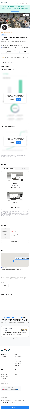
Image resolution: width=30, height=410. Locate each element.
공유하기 (5, 285)
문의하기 (16, 407)
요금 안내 (17, 365)
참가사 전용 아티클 (4, 374)
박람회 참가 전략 (4, 376)
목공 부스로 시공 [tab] (22, 168)
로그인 (18, 99)
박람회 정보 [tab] (4, 62)
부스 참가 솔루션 (18, 356)
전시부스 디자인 (18, 361)
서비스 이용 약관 (12, 402)
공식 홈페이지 (12, 277)
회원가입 (12, 99)
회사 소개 (17, 372)
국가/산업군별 (3, 356)
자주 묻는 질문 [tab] (10, 62)
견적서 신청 (23, 52)
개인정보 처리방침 (4, 402)
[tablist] (7, 62)
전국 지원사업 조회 (4, 383)
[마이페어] (5, 350)
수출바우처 (17, 359)
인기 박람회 (3, 359)
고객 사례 (3, 381)
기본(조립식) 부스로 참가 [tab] (8, 168)
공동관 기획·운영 (18, 363)
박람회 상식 (3, 378)
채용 (16, 374)
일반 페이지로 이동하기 (15, 11)
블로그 (2, 372)
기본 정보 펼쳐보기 (14, 241)
